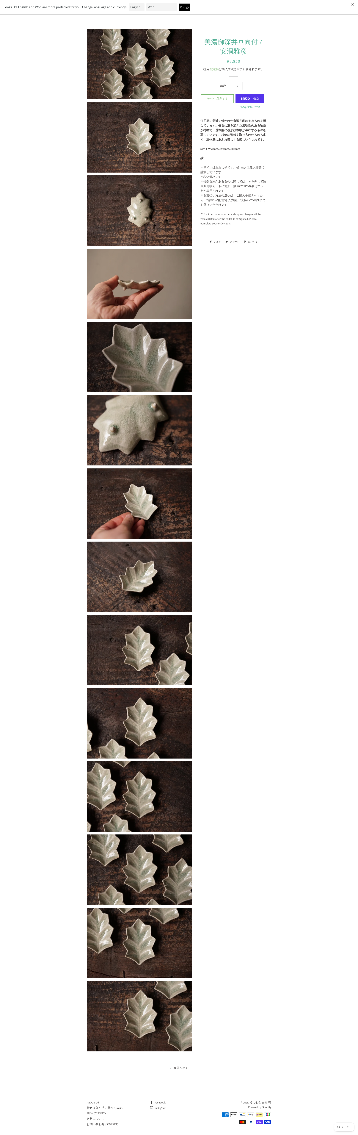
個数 (223, 86)
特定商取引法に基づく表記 (105, 1108)
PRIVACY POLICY (96, 1113)
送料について (96, 1118)
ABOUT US (93, 1102)
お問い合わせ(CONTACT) (102, 1124)
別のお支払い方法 (250, 107)
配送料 (214, 69)
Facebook (160, 1102)
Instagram (160, 1108)
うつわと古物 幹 (260, 1102)
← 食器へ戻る (179, 1068)
